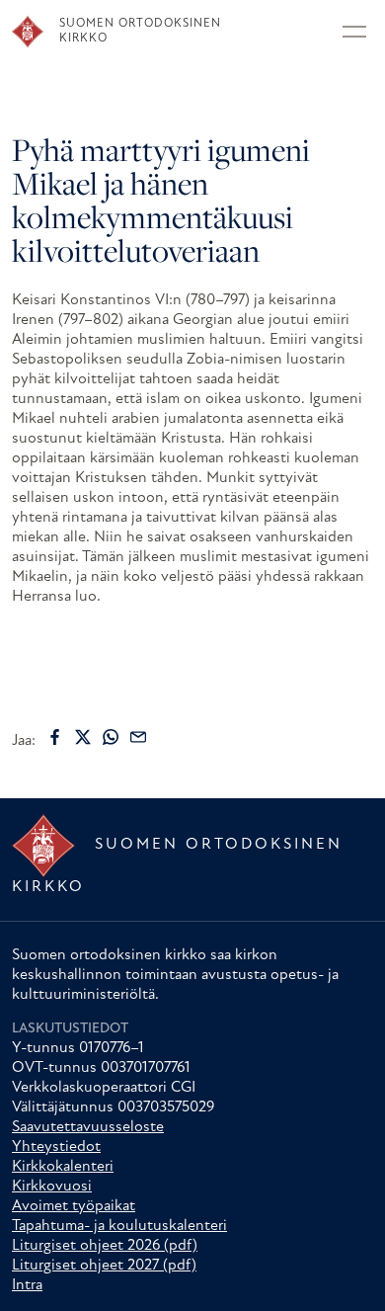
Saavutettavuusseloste (88, 1127)
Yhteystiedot (56, 1147)
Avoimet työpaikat (73, 1206)
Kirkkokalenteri (63, 1167)
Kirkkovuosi (52, 1186)
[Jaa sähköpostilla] (138, 737)
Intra (27, 1285)
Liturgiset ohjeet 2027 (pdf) (104, 1265)
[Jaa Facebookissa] (55, 737)
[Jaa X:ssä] (83, 737)
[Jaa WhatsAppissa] (110, 737)
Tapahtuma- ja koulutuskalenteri (119, 1226)
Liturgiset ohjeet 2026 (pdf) (104, 1246)
